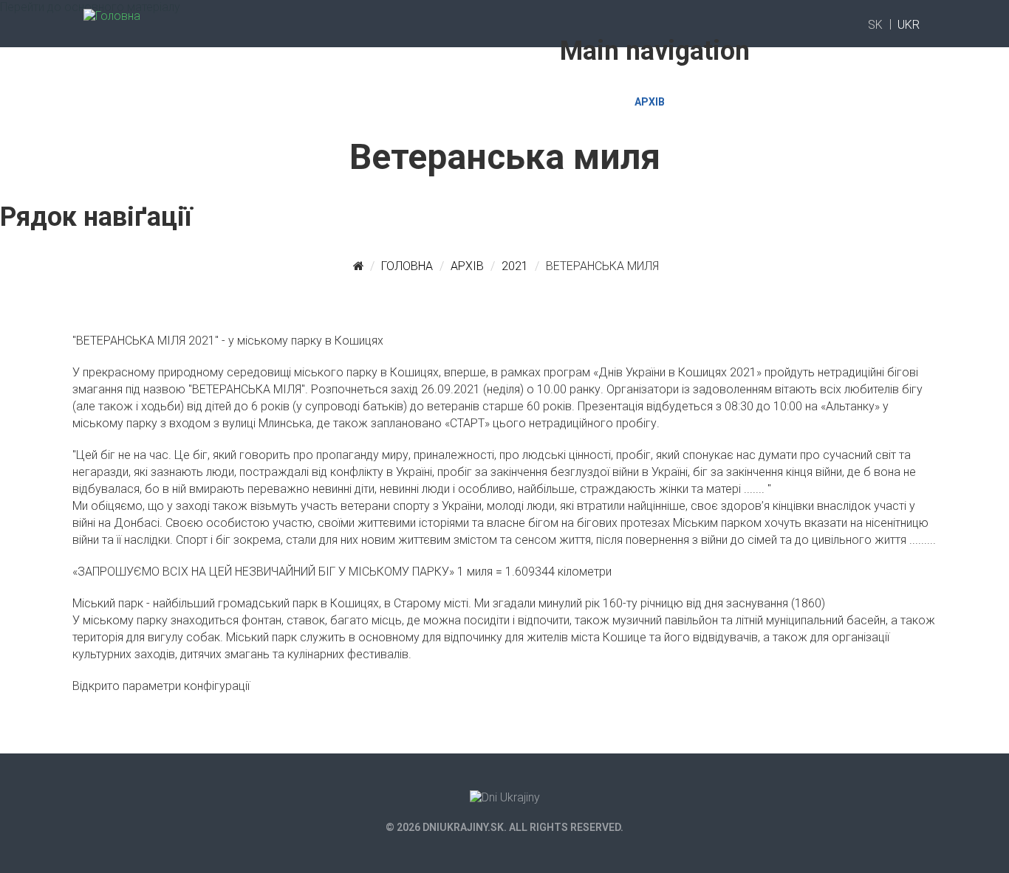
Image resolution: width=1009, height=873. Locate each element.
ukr (908, 25)
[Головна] (111, 11)
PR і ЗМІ (589, 102)
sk (875, 25)
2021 (515, 266)
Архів (650, 102)
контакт (714, 102)
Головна (519, 102)
